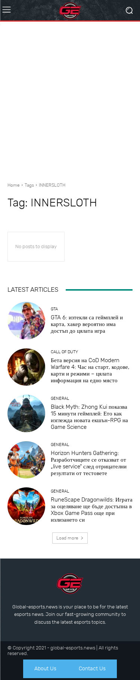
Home (13, 185)
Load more (67, 538)
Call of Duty (64, 352)
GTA (54, 309)
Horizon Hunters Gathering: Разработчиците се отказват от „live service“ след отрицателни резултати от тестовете (89, 463)
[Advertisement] (70, 99)
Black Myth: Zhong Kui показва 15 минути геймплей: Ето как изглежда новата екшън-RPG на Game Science (89, 417)
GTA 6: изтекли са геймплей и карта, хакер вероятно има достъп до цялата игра (87, 324)
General (60, 398)
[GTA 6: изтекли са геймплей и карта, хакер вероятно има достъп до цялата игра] (26, 320)
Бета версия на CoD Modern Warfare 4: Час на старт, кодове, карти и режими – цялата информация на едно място (90, 370)
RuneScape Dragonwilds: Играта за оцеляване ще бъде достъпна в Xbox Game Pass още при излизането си (92, 509)
